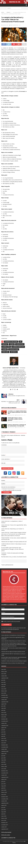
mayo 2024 (3, 669)
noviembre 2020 (4, 747)
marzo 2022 (3, 712)
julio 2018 (3, 807)
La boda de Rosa (19, 344)
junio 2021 (3, 732)
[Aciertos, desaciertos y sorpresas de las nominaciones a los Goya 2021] (4, 426)
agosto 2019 (3, 779)
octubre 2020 (4, 749)
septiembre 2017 (4, 829)
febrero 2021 (4, 740)
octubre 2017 (4, 827)
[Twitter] (9, 473)
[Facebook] (5, 473)
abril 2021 (3, 736)
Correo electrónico (5, 459)
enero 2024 (3, 673)
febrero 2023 (4, 691)
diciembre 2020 (4, 745)
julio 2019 (3, 781)
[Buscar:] (14, 8)
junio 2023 (3, 682)
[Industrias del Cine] (14, 3)
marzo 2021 (3, 738)
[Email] (18, 473)
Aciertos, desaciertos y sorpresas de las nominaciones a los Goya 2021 (17, 425)
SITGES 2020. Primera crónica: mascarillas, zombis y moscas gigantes (15, 419)
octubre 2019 (4, 775)
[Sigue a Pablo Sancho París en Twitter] (17, 389)
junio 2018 (3, 809)
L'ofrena (12, 344)
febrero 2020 (4, 766)
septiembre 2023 (4, 678)
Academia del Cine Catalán (11, 341)
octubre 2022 (4, 699)
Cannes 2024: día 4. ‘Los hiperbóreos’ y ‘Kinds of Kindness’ (13, 635)
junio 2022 (3, 706)
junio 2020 (3, 757)
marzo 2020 (3, 764)
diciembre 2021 (4, 719)
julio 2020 (3, 755)
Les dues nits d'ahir (13, 349)
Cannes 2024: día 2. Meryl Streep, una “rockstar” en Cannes (13, 640)
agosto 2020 (3, 753)
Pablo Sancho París (14, 25)
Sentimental (14, 352)
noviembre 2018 (4, 798)
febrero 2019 (4, 792)
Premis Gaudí (5, 352)
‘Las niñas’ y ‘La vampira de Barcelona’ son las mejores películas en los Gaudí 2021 (17, 412)
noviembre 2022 (4, 697)
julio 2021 (3, 729)
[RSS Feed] (22, 473)
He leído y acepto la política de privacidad (12, 490)
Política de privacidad (6, 832)
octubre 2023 (4, 675)
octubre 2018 (4, 801)
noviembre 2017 (4, 824)
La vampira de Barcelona (18, 346)
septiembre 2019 (4, 777)
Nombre (3, 455)
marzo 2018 (3, 816)
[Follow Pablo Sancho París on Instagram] (14, 389)
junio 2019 (3, 783)
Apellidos (3, 483)
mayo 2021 (3, 734)
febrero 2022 (4, 714)
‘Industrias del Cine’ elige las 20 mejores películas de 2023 (14, 541)
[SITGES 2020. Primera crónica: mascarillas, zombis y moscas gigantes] (4, 419)
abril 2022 (3, 710)
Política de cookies (5, 835)
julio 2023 (3, 680)
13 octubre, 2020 (12, 421)
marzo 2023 (3, 688)
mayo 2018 (3, 811)
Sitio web (3, 463)
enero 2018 (3, 820)
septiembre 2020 (4, 751)
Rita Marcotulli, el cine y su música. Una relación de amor (13, 556)
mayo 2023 (3, 684)
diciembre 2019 (4, 770)
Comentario (4, 445)
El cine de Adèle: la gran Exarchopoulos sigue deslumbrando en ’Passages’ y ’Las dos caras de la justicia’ (12, 549)
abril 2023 (3, 686)
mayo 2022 (3, 708)
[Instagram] (14, 473)
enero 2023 (3, 693)
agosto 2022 (3, 704)
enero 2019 (3, 794)
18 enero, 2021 (11, 427)
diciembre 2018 (4, 796)
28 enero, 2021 (5, 25)
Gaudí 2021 (4, 344)
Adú (20, 341)
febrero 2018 (4, 818)
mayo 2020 (3, 760)
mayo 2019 (3, 786)
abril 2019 (3, 788)
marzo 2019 (3, 790)
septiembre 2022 (4, 701)
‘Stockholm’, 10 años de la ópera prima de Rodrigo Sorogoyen (14, 661)
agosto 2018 (3, 805)
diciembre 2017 (4, 822)
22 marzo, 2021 (11, 415)
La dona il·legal (6, 346)
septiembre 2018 (4, 803)
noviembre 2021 (4, 721)
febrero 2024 (4, 671)
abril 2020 (3, 762)
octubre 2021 (4, 723)
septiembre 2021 (4, 725)
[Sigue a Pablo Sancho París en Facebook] (12, 389)
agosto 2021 (3, 727)
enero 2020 (3, 768)
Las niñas (4, 349)
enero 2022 (3, 716)
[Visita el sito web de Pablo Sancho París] (10, 389)
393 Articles (22, 367)
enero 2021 (3, 742)
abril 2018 (3, 814)
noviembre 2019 (4, 773)
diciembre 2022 (4, 695)
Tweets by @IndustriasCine (7, 564)
